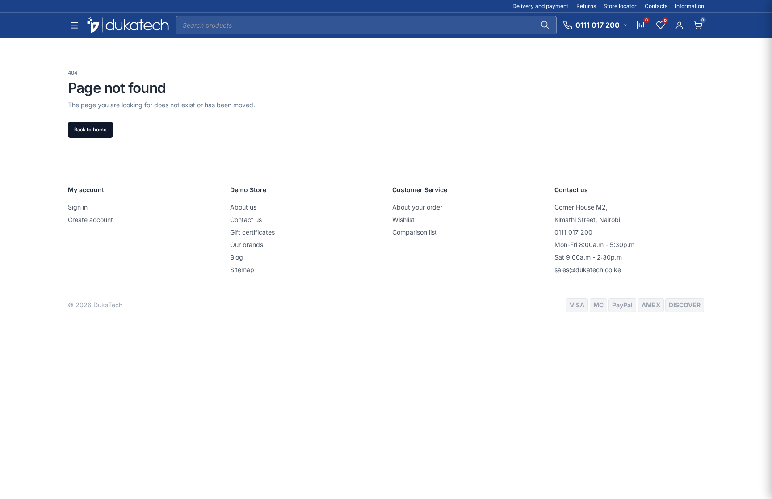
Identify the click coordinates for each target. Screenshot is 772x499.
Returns (586, 6)
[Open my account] (679, 25)
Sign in (78, 207)
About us (243, 207)
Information (689, 6)
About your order (417, 207)
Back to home (90, 129)
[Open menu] (74, 25)
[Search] (545, 25)
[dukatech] (128, 25)
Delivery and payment (540, 6)
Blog (236, 257)
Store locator (620, 6)
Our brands (246, 244)
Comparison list (414, 232)
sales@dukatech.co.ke (587, 269)
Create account (90, 219)
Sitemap (242, 269)
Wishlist (403, 219)
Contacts (656, 6)
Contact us (246, 219)
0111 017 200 (573, 232)
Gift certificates (252, 232)
